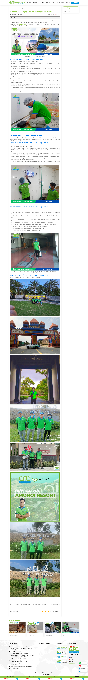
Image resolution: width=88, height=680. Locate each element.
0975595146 (28, 678)
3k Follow (71, 661)
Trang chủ (12, 8)
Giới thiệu (41, 647)
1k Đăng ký (72, 659)
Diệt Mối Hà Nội (67, 9)
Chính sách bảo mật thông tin (44, 653)
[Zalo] (17, 679)
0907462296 (6, 678)
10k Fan (71, 657)
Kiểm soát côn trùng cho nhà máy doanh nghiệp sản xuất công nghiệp (29, 607)
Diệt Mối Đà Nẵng (67, 11)
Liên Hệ (40, 649)
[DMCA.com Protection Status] (72, 663)
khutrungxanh (14, 14)
